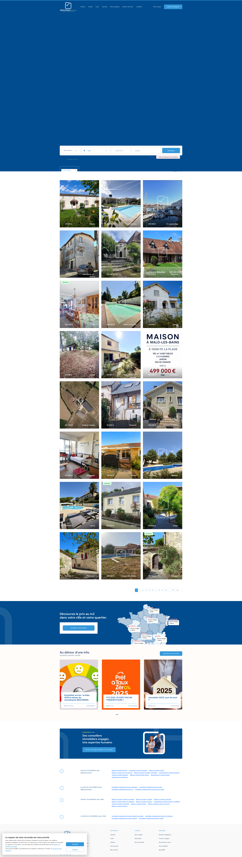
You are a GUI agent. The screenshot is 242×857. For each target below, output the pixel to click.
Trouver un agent (164, 838)
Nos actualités (163, 846)
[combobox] (71, 150)
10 (166, 590)
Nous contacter (139, 842)
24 (173, 590)
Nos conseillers (114, 7)
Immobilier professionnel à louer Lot (122, 789)
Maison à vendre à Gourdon (162, 799)
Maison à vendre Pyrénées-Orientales (145, 773)
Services (104, 7)
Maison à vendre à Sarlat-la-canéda (123, 799)
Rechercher (171, 151)
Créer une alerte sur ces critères (168, 157)
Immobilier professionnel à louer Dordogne (125, 787)
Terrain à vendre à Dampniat (120, 804)
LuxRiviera (139, 7)
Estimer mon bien (127, 7)
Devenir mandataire (173, 7)
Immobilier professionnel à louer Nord (150, 787)
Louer (97, 7)
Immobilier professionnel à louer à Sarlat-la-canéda (127, 816)
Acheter (82, 7)
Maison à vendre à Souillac (144, 799)
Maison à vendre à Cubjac (144, 801)
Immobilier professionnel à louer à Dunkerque (159, 816)
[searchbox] (71, 150)
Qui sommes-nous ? (165, 842)
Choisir (75, 850)
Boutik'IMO (162, 850)
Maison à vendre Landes (156, 770)
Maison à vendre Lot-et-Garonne (122, 773)
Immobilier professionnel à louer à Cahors (124, 818)
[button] (114, 714)
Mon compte (157, 7)
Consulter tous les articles (171, 653)
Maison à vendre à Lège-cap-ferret (159, 804)
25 (177, 590)
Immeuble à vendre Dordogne (138, 770)
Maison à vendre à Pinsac (119, 806)
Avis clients (138, 838)
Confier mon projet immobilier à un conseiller (99, 749)
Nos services (114, 846)
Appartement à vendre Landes (160, 775)
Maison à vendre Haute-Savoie (139, 775)
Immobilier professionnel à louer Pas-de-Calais (149, 789)
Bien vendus (114, 850)
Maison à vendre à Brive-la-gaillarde (123, 801)
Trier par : (64, 168)
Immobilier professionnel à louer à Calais (151, 818)
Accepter (75, 844)
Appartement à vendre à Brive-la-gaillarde (167, 801)
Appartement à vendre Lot (120, 777)
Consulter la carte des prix (78, 628)
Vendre (90, 7)
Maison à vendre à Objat (138, 804)
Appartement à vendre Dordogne (169, 773)
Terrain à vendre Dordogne (120, 775)
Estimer (112, 842)
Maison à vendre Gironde (119, 770)
